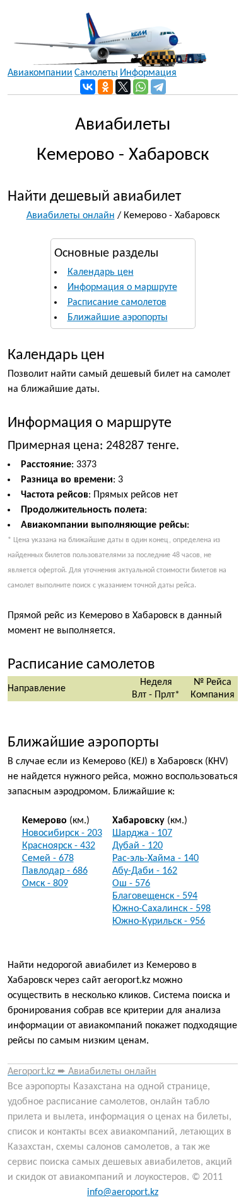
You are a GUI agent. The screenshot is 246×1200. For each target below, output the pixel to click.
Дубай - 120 (137, 846)
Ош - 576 (131, 884)
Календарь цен (100, 272)
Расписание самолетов (117, 302)
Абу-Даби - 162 (144, 871)
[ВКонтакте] (87, 86)
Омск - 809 (45, 884)
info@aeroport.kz (122, 1192)
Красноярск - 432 (58, 846)
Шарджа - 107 (142, 833)
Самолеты (96, 73)
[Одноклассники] (105, 86)
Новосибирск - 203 (62, 833)
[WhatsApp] (140, 86)
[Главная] (107, 33)
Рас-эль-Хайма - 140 (155, 858)
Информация (148, 73)
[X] (123, 86)
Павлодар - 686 (55, 871)
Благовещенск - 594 (154, 896)
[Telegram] (158, 86)
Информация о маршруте (122, 287)
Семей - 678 (48, 858)
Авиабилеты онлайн (70, 216)
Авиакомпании (40, 73)
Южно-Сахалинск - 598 (161, 909)
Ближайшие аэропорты (117, 318)
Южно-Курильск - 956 (158, 921)
